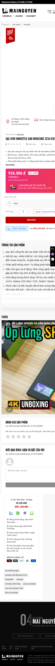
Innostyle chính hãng (12, 584)
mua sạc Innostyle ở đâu (14, 588)
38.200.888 (21, 503)
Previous (50, 65)
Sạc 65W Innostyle (12, 571)
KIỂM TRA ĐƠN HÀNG (25, 636)
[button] (8, 144)
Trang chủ (5, 25)
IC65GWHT (9, 579)
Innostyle (20, 579)
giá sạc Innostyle (29, 584)
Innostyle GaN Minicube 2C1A (16, 575)
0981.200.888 (39, 228)
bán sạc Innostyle (11, 593)
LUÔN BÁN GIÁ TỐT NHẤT (30, 185)
